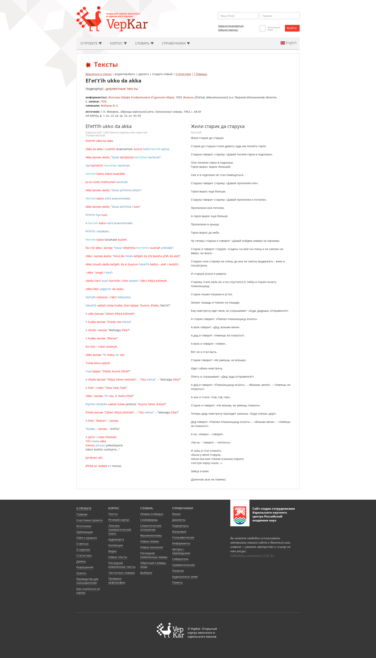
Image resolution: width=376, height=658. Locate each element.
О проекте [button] (89, 43)
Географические (183, 537)
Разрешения (84, 567)
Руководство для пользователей (87, 581)
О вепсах (82, 544)
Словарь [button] (142, 43)
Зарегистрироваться (230, 26)
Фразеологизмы (151, 535)
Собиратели (180, 559)
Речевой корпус (119, 520)
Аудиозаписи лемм (185, 576)
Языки (176, 514)
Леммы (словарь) (151, 514)
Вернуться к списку (99, 74)
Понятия (178, 571)
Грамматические (183, 565)
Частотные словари (121, 573)
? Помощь (200, 74)
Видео (112, 551)
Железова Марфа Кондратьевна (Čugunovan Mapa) (141, 97)
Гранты (81, 573)
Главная (81, 514)
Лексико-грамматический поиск (119, 529)
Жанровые (179, 531)
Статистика (183, 74)
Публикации (84, 532)
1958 (103, 101)
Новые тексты (117, 557)
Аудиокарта (116, 539)
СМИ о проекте (86, 538)
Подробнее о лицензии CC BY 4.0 (252, 555)
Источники (83, 526)
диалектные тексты (122, 88)
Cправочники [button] (174, 43)
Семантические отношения (150, 527)
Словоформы (149, 520)
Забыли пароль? (228, 30)
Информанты (181, 543)
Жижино (188, 97)
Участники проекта (89, 520)
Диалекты (178, 520)
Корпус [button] (116, 43)
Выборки (146, 573)
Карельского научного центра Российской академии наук (269, 516)
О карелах (83, 549)
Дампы (81, 561)
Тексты (113, 514)
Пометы (177, 582)
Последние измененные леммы (153, 555)
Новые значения (151, 547)
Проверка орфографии (116, 580)
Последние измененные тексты (122, 565)
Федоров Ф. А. (109, 105)
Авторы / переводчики (181, 551)
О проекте (83, 508)
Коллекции (115, 545)
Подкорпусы (180, 525)
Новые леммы (149, 541)
